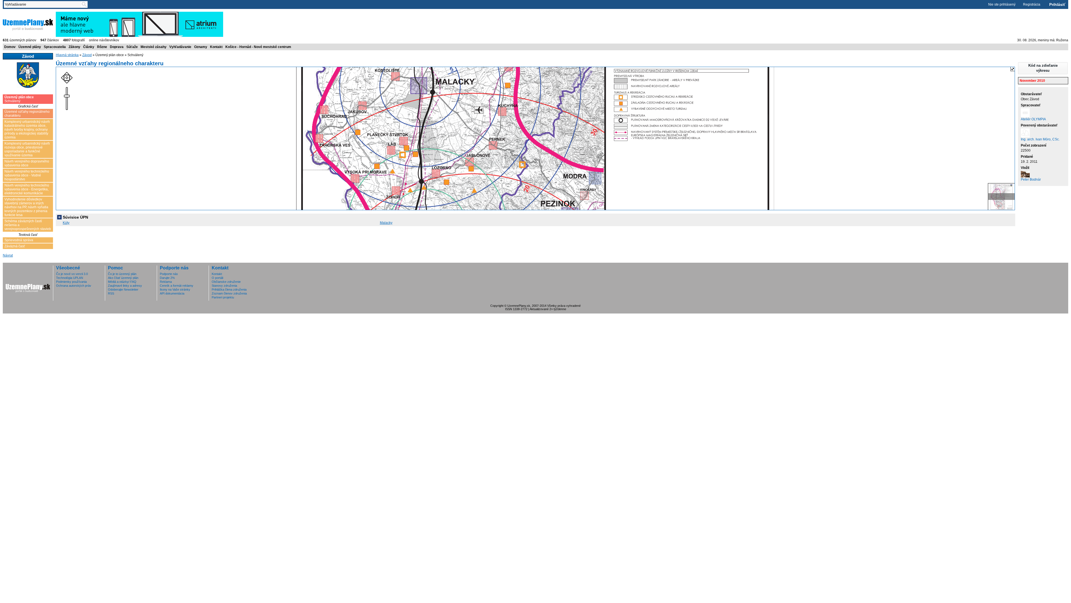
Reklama (166, 281)
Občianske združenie (226, 281)
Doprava (117, 47)
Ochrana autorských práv (73, 285)
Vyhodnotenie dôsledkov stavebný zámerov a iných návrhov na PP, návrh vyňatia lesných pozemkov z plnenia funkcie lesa (26, 207)
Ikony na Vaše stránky (175, 289)
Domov (10, 47)
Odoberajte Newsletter (123, 289)
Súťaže (132, 47)
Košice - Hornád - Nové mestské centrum (258, 47)
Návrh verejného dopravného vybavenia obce (26, 163)
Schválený (19, 99)
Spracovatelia (55, 47)
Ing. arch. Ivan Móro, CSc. (1040, 139)
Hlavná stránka (67, 55)
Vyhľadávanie (180, 47)
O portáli (217, 277)
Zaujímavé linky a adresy (125, 285)
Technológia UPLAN (69, 277)
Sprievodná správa (18, 240)
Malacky (386, 223)
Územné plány (29, 47)
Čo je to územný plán (122, 274)
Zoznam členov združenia (229, 293)
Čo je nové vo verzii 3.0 (72, 274)
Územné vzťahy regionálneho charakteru (27, 114)
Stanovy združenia (224, 285)
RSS (111, 293)
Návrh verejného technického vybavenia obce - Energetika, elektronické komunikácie (26, 189)
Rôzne (102, 47)
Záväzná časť (14, 246)
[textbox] (43, 4)
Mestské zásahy (154, 47)
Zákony (74, 47)
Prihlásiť (1057, 4)
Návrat (8, 255)
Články (88, 47)
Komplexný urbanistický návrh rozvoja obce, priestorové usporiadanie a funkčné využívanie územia (27, 149)
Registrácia (1031, 4)
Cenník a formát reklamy (176, 285)
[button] (1043, 68)
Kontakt (216, 47)
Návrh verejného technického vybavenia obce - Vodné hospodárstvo (26, 175)
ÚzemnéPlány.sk (16, 14)
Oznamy (200, 47)
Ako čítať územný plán (123, 277)
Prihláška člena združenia (229, 289)
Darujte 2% (167, 277)
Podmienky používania (71, 281)
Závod (87, 55)
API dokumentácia (172, 293)
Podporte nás (169, 274)
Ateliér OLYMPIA (1033, 119)
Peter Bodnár (1031, 179)
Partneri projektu (223, 297)
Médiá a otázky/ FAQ (122, 281)
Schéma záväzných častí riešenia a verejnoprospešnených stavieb (27, 225)
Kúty (66, 223)
